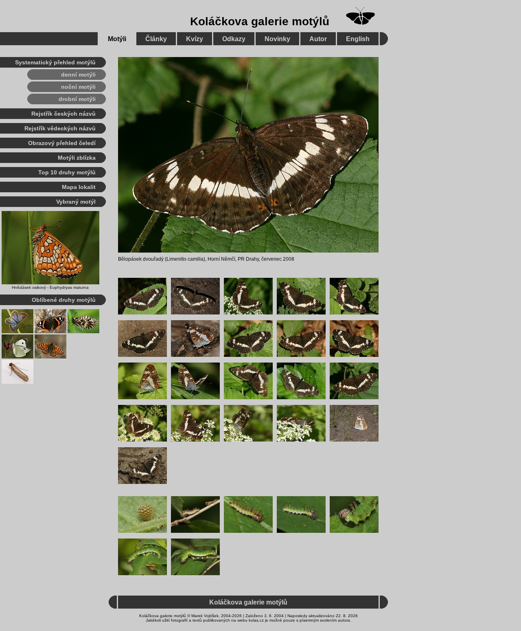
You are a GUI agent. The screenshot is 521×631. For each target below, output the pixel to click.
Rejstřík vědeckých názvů (60, 128)
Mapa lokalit (79, 187)
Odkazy (233, 38)
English (358, 38)
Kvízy (194, 38)
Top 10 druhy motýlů (67, 172)
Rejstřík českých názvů (63, 113)
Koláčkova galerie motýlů (259, 21)
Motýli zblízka (77, 157)
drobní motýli (77, 99)
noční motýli (78, 87)
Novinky (277, 38)
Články (156, 38)
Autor (318, 38)
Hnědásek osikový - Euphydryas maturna (50, 287)
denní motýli (78, 74)
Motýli (117, 38)
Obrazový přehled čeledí (62, 143)
